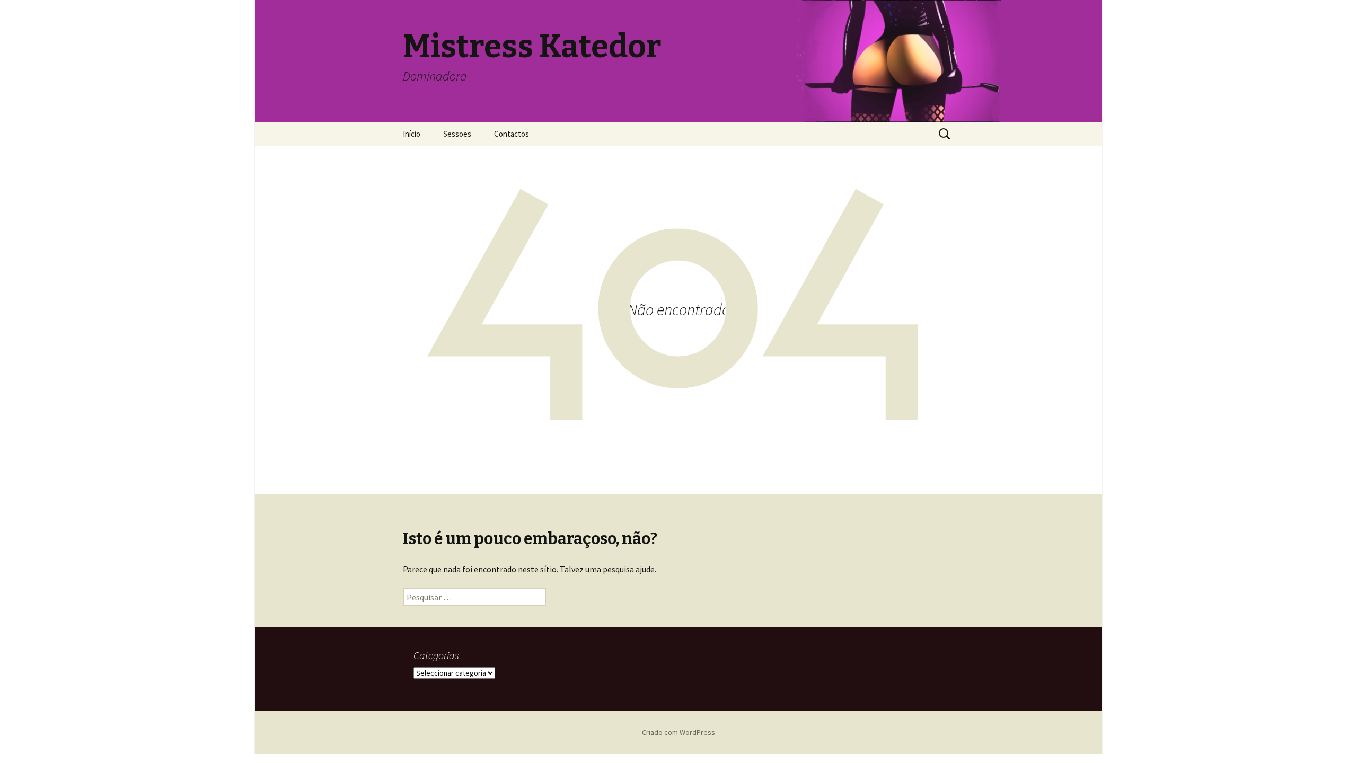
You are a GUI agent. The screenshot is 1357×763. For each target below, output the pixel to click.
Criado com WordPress (678, 732)
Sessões (457, 134)
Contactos (511, 134)
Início (411, 134)
